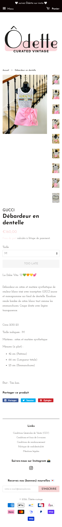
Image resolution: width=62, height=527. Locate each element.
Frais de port (9, 238)
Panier (55, 9)
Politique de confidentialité (31, 447)
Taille (6, 247)
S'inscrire (49, 489)
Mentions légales (31, 451)
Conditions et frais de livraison (31, 437)
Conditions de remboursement (31, 442)
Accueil (6, 70)
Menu (10, 9)
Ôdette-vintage (35, 499)
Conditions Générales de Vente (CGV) (31, 433)
